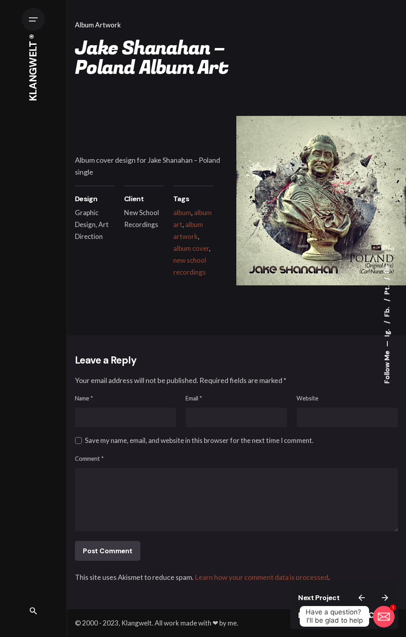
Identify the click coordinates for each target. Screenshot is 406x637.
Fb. (387, 311)
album (182, 212)
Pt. (387, 289)
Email (194, 398)
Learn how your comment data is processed (261, 577)
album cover (191, 248)
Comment (89, 458)
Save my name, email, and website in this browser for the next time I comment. (199, 440)
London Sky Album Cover (344, 615)
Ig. (387, 332)
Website (307, 398)
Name (84, 398)
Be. (387, 268)
